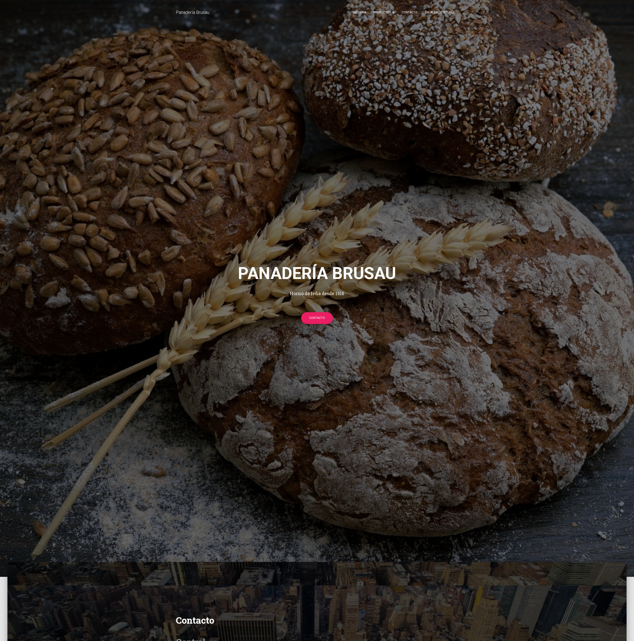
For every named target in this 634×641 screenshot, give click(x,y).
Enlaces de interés (439, 12)
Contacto (410, 12)
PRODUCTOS (382, 12)
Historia (359, 12)
